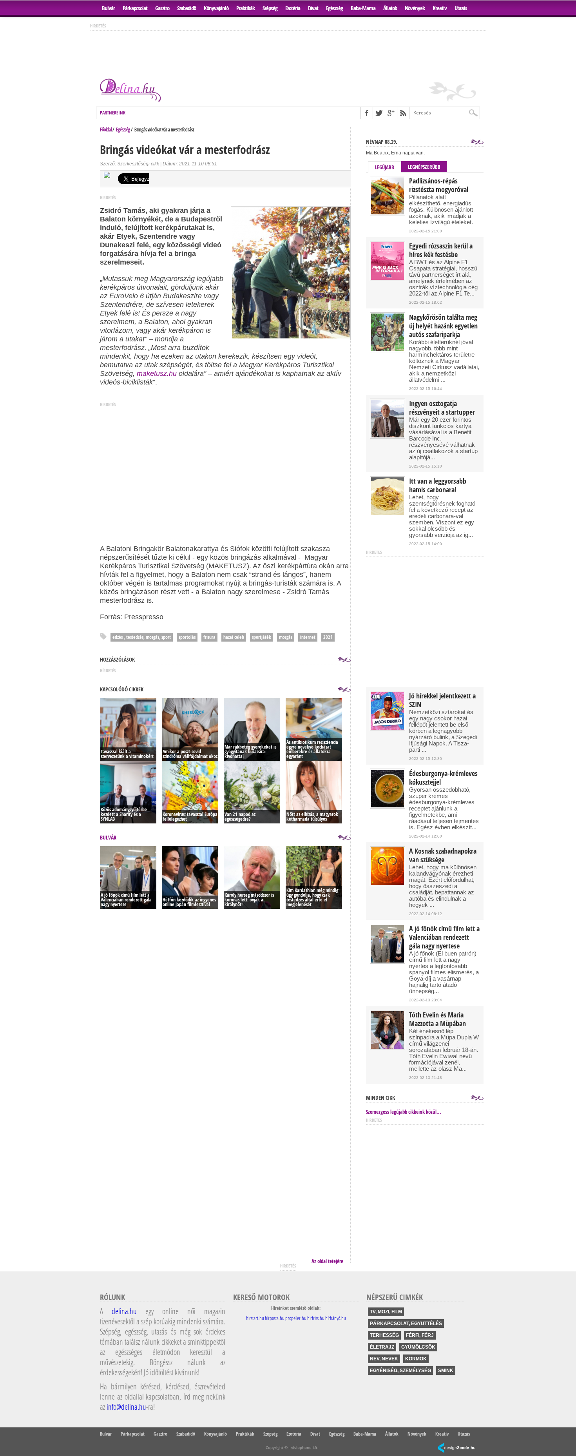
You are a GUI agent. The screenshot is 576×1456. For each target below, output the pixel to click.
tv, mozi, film (386, 1312)
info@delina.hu (126, 1407)
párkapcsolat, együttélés (406, 1323)
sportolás (187, 637)
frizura (209, 637)
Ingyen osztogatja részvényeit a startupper (442, 408)
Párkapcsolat (135, 8)
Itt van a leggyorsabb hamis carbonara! (437, 485)
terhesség (384, 1335)
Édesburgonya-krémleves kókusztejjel (443, 778)
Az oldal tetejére (327, 1261)
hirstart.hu (255, 1318)
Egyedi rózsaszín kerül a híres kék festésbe (441, 250)
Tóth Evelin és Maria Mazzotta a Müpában (437, 1019)
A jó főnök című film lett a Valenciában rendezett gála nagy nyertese (444, 937)
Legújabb (384, 167)
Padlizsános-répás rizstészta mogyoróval (438, 185)
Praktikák (245, 8)
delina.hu (124, 1311)
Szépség (270, 8)
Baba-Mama (363, 8)
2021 (328, 637)
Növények (415, 8)
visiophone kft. (305, 1447)
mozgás (285, 637)
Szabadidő (186, 8)
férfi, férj (420, 1335)
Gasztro (162, 8)
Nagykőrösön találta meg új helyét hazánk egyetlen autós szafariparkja (443, 326)
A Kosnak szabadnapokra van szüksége (442, 855)
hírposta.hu (274, 1318)
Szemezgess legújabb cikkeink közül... (403, 1111)
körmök (416, 1359)
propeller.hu (295, 1318)
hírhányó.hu (335, 1318)
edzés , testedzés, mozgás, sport (141, 637)
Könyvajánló (216, 8)
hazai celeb (233, 637)
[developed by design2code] (456, 1448)
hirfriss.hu (315, 1318)
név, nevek (384, 1359)
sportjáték (261, 637)
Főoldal (106, 129)
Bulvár (108, 8)
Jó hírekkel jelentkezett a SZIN (442, 700)
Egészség (334, 8)
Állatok (390, 8)
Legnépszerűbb (424, 166)
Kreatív (440, 8)
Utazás (461, 8)
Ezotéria (292, 8)
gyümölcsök (418, 1347)
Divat (313, 8)
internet (307, 637)
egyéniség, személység (400, 1370)
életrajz (382, 1347)
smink (445, 1370)
